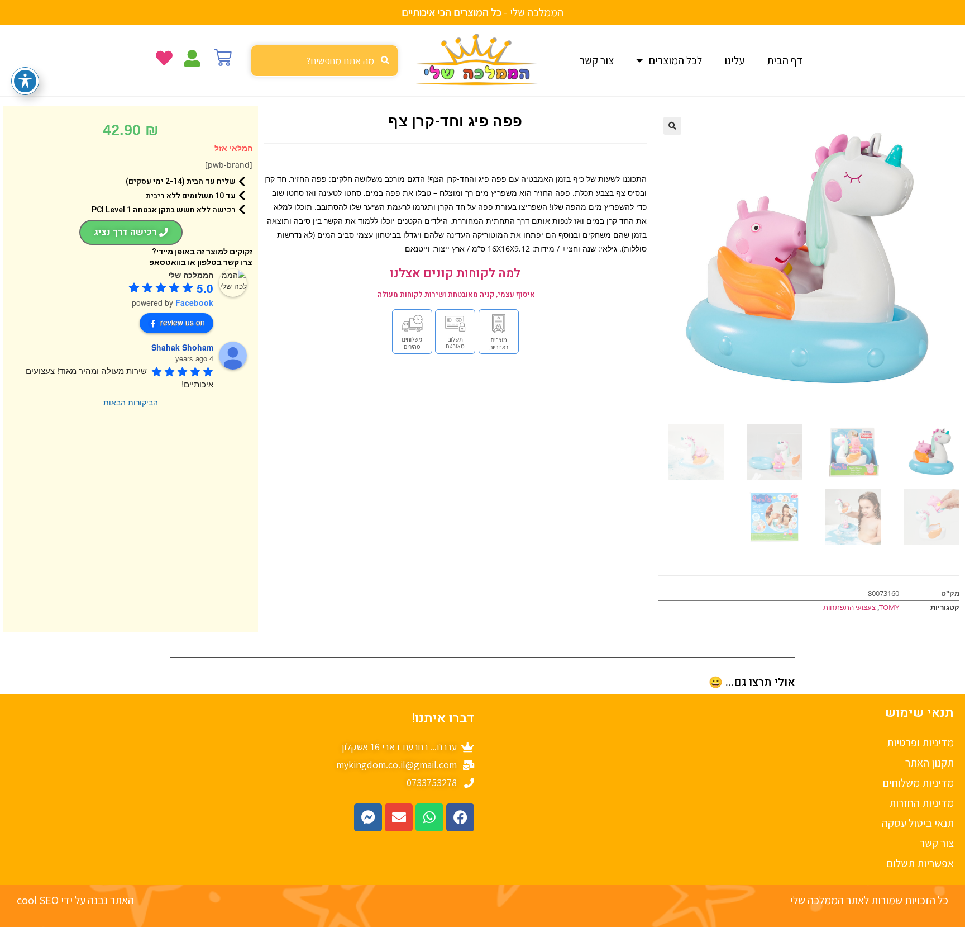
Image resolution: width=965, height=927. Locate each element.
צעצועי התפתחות (849, 607)
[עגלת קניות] (222, 57)
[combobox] (324, 61)
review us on (182, 322)
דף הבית (784, 60)
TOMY (889, 607)
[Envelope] (399, 817)
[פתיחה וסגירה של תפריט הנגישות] (25, 81)
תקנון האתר (929, 762)
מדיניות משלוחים (918, 782)
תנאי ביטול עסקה (918, 823)
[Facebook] (460, 817)
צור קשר (597, 60)
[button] (672, 126)
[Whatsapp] (429, 817)
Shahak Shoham (182, 347)
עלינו (734, 60)
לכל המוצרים (675, 60)
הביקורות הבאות (130, 402)
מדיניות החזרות (921, 803)
